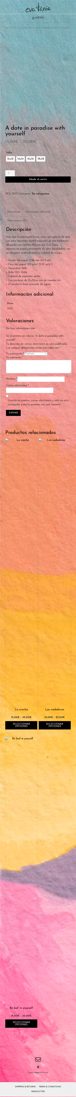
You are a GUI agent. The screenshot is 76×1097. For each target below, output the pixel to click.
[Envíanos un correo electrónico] (38, 1059)
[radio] (10, 159)
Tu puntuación (15, 353)
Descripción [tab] (13, 212)
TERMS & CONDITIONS (50, 1087)
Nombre (11, 379)
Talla (9, 152)
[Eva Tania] (38, 7)
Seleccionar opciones (21, 725)
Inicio (8, 28)
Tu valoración (14, 357)
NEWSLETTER (38, 1092)
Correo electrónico (17, 385)
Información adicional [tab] (37, 212)
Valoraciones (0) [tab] (17, 220)
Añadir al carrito (38, 179)
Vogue (37, 1073)
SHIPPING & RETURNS (25, 1087)
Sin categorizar (22, 28)
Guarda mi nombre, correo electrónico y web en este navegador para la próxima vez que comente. (38, 402)
